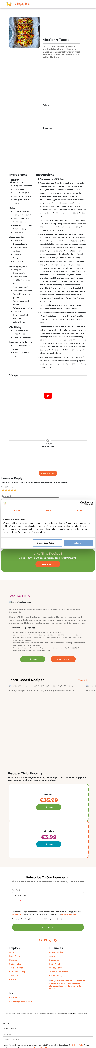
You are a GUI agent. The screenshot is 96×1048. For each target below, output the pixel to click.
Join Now (33, 659)
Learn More (63, 659)
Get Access (48, 564)
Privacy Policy (17, 914)
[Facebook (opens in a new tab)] (55, 940)
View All (82, 680)
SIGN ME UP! (48, 927)
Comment (7, 496)
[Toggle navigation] (87, 4)
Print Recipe (49, 473)
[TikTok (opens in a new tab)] (50, 940)
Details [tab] (48, 510)
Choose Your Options (46, 543)
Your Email (16, 890)
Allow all (78, 543)
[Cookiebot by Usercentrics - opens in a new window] (82, 503)
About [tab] (79, 510)
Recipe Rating (7, 487)
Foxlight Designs (77, 1013)
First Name (16, 901)
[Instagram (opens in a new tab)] (40, 940)
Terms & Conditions (69, 914)
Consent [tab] (16, 510)
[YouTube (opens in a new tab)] (46, 940)
